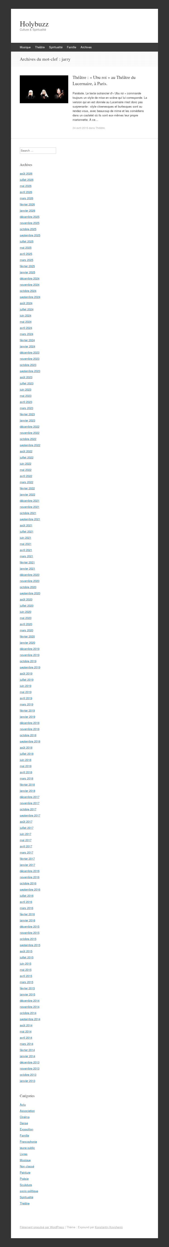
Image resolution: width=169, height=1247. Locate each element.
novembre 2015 (29, 932)
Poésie (24, 1178)
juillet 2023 (26, 383)
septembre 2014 (30, 1019)
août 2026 (26, 173)
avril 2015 (26, 976)
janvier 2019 (27, 716)
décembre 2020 (29, 574)
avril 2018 (26, 772)
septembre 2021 (30, 519)
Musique (25, 47)
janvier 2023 (27, 420)
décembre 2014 (29, 1000)
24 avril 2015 (80, 128)
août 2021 (26, 525)
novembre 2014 (29, 1007)
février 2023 (27, 414)
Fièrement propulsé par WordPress (42, 1227)
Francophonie (28, 1141)
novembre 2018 (29, 729)
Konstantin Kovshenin (109, 1227)
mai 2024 (25, 321)
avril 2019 (26, 698)
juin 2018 (25, 760)
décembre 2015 (29, 926)
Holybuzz (34, 23)
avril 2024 (26, 328)
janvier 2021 (27, 568)
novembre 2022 (29, 433)
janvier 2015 (27, 994)
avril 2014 (26, 1037)
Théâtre (40, 47)
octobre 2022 (28, 439)
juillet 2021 (26, 531)
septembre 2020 (30, 593)
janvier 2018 (27, 790)
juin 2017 (25, 834)
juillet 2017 (26, 828)
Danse (24, 1123)
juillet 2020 (26, 605)
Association (27, 1111)
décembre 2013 (29, 1062)
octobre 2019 (28, 661)
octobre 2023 (28, 365)
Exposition (26, 1129)
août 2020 (26, 599)
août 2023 (26, 377)
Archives (86, 47)
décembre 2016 (29, 871)
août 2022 (26, 451)
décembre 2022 (29, 426)
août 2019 (26, 673)
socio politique (29, 1191)
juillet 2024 (26, 309)
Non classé (27, 1166)
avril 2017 (26, 846)
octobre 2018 (28, 735)
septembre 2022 (30, 445)
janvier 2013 (27, 1081)
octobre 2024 (28, 291)
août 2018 (26, 747)
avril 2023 (26, 402)
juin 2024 (25, 315)
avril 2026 (26, 192)
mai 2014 (25, 1031)
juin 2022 (25, 463)
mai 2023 (25, 395)
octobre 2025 (28, 229)
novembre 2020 (29, 581)
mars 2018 (26, 778)
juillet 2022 (26, 457)
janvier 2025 (27, 272)
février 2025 (27, 266)
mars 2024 (26, 334)
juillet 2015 (26, 957)
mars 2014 (26, 1044)
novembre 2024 (29, 284)
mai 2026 (25, 186)
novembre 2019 (29, 655)
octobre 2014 (28, 1013)
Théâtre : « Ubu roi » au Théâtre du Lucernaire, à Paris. (104, 80)
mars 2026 (26, 198)
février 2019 (27, 710)
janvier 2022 (27, 494)
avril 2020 (26, 624)
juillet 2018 (26, 753)
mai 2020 (25, 618)
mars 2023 (26, 408)
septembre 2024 (30, 297)
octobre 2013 (28, 1074)
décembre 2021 (29, 500)
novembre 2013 (29, 1068)
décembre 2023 (29, 352)
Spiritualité (55, 47)
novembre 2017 (29, 803)
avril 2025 (26, 254)
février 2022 (27, 488)
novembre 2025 (29, 223)
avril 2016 (26, 902)
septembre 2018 (30, 741)
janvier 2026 (27, 210)
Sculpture (26, 1185)
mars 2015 (26, 982)
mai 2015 (25, 969)
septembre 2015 (30, 945)
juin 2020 (25, 612)
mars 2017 (26, 852)
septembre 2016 (30, 889)
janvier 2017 (27, 865)
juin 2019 (25, 686)
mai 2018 (25, 766)
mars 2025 (26, 260)
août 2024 (26, 303)
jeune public (27, 1148)
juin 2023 (25, 389)
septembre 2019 (30, 667)
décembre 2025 (29, 216)
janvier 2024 (27, 346)
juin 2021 (25, 537)
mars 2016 (26, 908)
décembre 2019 (29, 649)
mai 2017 (25, 840)
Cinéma (24, 1117)
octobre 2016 (28, 883)
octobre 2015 (28, 939)
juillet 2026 (26, 179)
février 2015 (27, 988)
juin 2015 (25, 963)
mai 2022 (25, 470)
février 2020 (27, 636)
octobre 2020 (28, 587)
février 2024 (27, 340)
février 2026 (27, 204)
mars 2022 (26, 482)
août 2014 (26, 1025)
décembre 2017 (29, 797)
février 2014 (27, 1050)
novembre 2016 (29, 877)
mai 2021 (25, 544)
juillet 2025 (26, 241)
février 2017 (27, 858)
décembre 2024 (29, 278)
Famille (71, 47)
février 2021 (27, 562)
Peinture (25, 1172)
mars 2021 (26, 556)
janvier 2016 (27, 920)
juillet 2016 (26, 895)
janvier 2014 (27, 1056)
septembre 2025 (30, 235)
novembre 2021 (29, 507)
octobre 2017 (28, 809)
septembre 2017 (30, 815)
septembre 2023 (30, 371)
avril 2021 (26, 550)
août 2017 (26, 821)
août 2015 (26, 951)
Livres (24, 1154)
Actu (23, 1104)
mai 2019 (25, 692)
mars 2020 (26, 630)
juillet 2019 (26, 679)
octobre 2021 (28, 513)
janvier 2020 (27, 642)
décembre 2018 (29, 723)
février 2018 (27, 784)
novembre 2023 (29, 358)
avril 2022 (26, 476)
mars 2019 (26, 704)
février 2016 (27, 914)
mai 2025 (25, 247)
